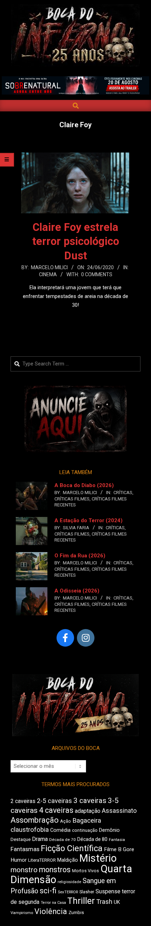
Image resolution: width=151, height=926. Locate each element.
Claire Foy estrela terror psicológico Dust (75, 241)
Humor (19, 860)
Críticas (122, 492)
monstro (24, 870)
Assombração (35, 820)
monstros (55, 869)
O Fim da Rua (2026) (79, 555)
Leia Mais (75, 319)
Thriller (81, 901)
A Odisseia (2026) (76, 591)
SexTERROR (68, 892)
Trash (104, 902)
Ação (65, 821)
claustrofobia (30, 830)
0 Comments (96, 274)
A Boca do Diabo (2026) (84, 485)
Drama (40, 839)
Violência (50, 911)
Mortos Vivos (85, 870)
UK (117, 902)
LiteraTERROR (42, 860)
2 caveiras (23, 801)
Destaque (21, 839)
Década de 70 (62, 839)
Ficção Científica (72, 848)
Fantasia (117, 839)
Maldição (67, 860)
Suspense (108, 891)
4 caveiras (56, 810)
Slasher (86, 891)
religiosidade (69, 882)
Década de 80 (92, 839)
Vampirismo (22, 912)
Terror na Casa (53, 902)
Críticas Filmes (72, 498)
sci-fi (48, 890)
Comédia (60, 830)
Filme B (113, 849)
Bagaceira (86, 820)
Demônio (109, 830)
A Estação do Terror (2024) (88, 520)
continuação (85, 830)
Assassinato (119, 810)
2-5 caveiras (54, 800)
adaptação (87, 811)
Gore (128, 849)
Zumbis (76, 912)
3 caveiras (89, 800)
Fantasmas (25, 849)
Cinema (48, 274)
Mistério (98, 858)
